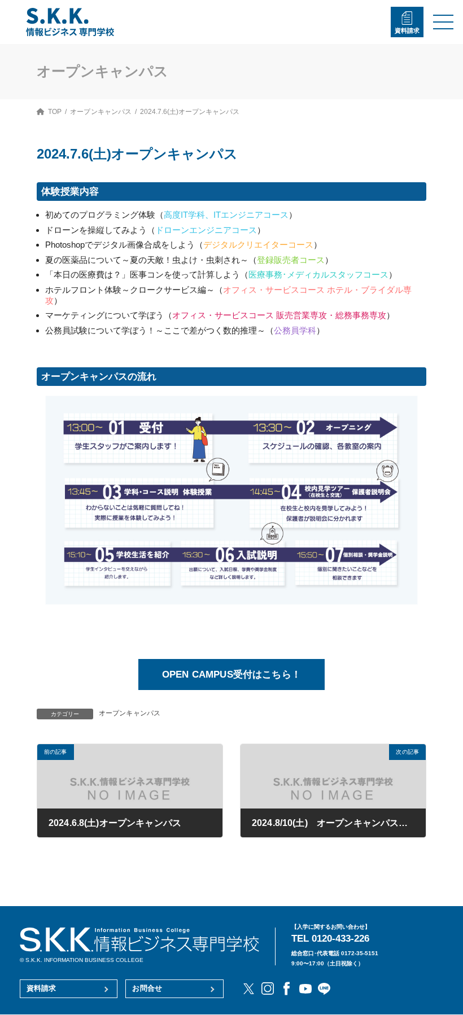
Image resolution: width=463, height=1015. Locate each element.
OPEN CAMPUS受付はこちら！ (231, 674)
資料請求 (407, 30)
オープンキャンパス (129, 713)
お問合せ (147, 988)
